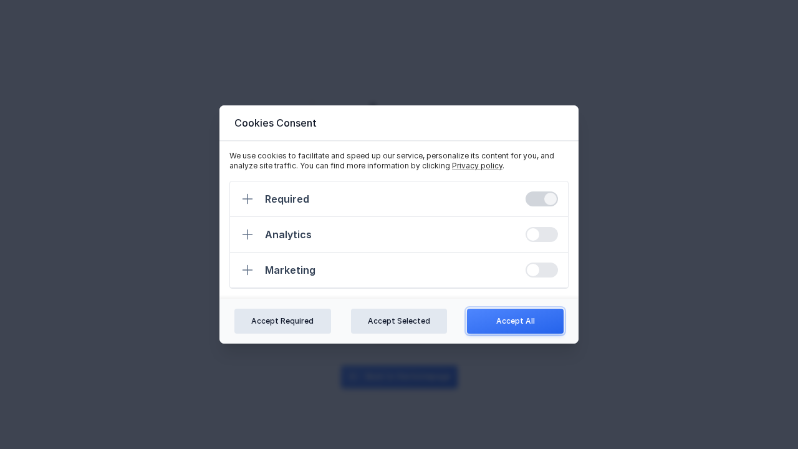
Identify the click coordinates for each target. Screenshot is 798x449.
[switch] (542, 198)
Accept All (515, 321)
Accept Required (282, 321)
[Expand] (247, 198)
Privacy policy (477, 165)
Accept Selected (399, 321)
